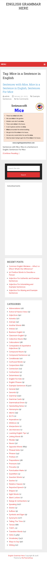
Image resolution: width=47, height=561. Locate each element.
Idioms (11, 413)
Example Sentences (17, 386)
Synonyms (13, 518)
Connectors (13, 369)
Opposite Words (15, 447)
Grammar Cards (15, 399)
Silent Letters (14, 498)
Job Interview (14, 430)
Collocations (14, 342)
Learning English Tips (17, 433)
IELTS (11, 416)
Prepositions (14, 460)
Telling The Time (16, 521)
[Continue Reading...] (11, 153)
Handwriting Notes (16, 406)
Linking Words (14, 436)
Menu (3, 64)
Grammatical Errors (17, 403)
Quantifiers (13, 474)
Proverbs (12, 467)
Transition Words (16, 531)
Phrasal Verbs (14, 450)
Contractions (14, 372)
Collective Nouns (16, 339)
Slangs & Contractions (18, 501)
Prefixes (12, 457)
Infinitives (13, 423)
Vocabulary (13, 538)
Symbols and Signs (16, 515)
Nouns (11, 443)
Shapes (12, 491)
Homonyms (14, 409)
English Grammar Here (23, 6)
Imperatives (14, 420)
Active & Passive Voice (18, 312)
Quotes (12, 481)
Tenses (12, 525)
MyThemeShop (27, 558)
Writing (12, 545)
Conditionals (14, 358)
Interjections (14, 426)
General (12, 389)
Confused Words (16, 362)
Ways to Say (14, 542)
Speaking (13, 504)
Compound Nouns (16, 352)
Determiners (14, 375)
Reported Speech (16, 487)
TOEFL (12, 528)
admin (6, 96)
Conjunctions (14, 365)
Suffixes (12, 511)
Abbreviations (14, 308)
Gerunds (12, 392)
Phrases (12, 453)
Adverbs (12, 319)
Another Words (15, 325)
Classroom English (16, 335)
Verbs (11, 535)
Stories (12, 508)
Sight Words (14, 494)
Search (23, 175)
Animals (12, 322)
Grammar (13, 396)
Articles (12, 329)
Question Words (15, 477)
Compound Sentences (18, 355)
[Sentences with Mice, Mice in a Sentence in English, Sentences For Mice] (23, 123)
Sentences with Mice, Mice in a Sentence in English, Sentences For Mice (21, 88)
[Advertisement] (23, 37)
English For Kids (15, 379)
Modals (12, 440)
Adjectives (13, 315)
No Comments (22, 99)
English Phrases (15, 382)
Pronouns (13, 464)
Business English (15, 332)
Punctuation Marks (16, 470)
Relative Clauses (16, 484)
